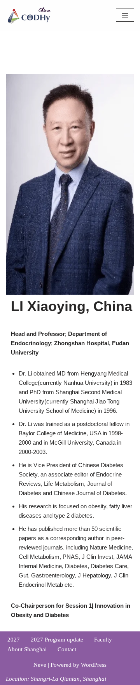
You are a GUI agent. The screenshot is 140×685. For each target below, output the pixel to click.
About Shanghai (27, 649)
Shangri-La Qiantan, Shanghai (68, 679)
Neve (39, 665)
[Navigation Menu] (125, 15)
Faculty (103, 639)
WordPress (94, 665)
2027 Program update (57, 639)
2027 (13, 639)
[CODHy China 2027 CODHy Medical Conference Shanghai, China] (29, 14)
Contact (67, 649)
